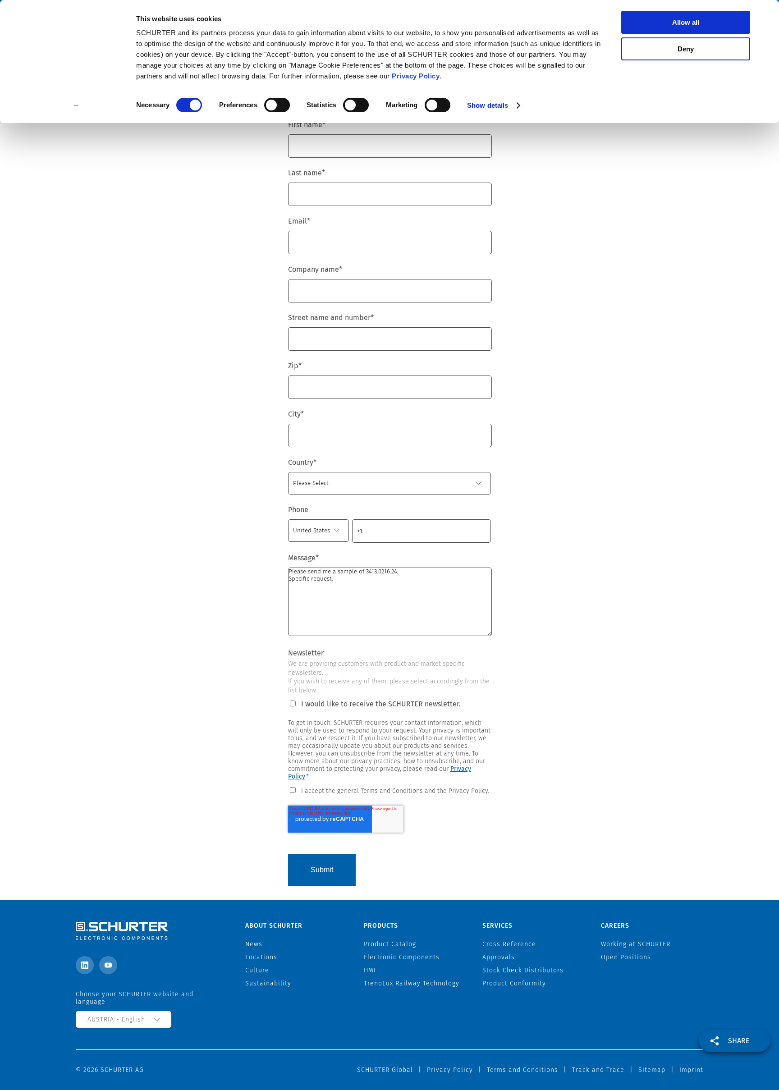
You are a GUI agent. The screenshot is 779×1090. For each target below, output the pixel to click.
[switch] (277, 105)
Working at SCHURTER (635, 944)
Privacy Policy (416, 76)
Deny (686, 49)
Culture (257, 970)
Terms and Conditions (522, 1070)
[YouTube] (108, 965)
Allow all (685, 22)
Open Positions (626, 957)
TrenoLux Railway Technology (411, 983)
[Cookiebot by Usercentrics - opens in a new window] (76, 105)
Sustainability (268, 983)
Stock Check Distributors (523, 970)
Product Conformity (514, 983)
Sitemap (651, 1070)
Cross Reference (509, 944)
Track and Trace (598, 1070)
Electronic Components (402, 957)
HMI (370, 970)
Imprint (691, 1070)
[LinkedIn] (85, 965)
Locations (261, 957)
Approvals (498, 957)
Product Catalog (390, 944)
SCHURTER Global (385, 1070)
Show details (487, 105)
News (253, 944)
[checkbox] (389, 790)
